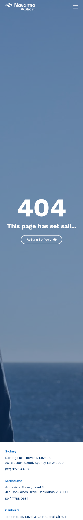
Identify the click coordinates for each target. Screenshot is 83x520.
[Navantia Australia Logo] (20, 6)
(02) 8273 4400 (17, 469)
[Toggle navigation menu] (75, 6)
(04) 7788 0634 (16, 498)
